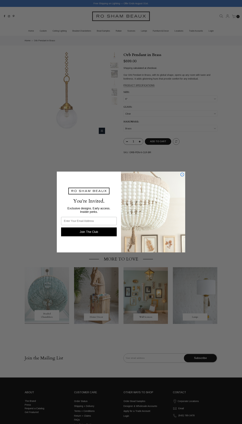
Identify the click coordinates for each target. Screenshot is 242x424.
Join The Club (89, 232)
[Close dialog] (182, 174)
